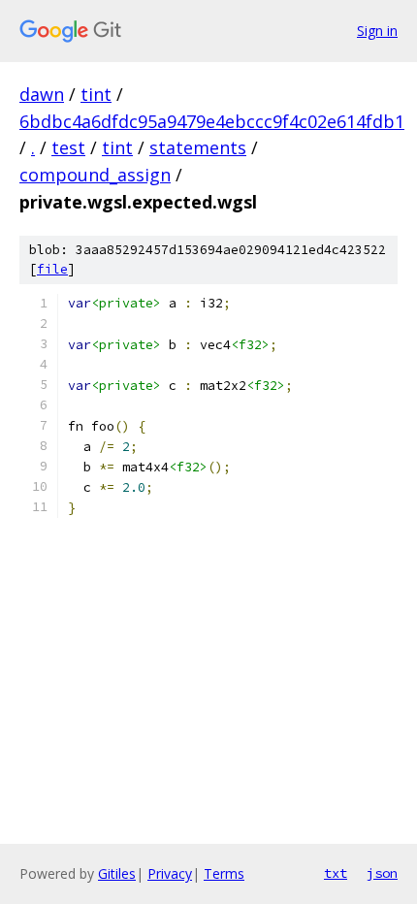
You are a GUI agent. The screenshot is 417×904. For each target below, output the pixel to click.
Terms (224, 873)
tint (96, 94)
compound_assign (95, 174)
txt (335, 873)
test (68, 147)
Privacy (169, 873)
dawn (41, 94)
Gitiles (117, 873)
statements (197, 147)
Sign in (377, 30)
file (52, 269)
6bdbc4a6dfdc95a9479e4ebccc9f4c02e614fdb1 (211, 121)
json (382, 873)
